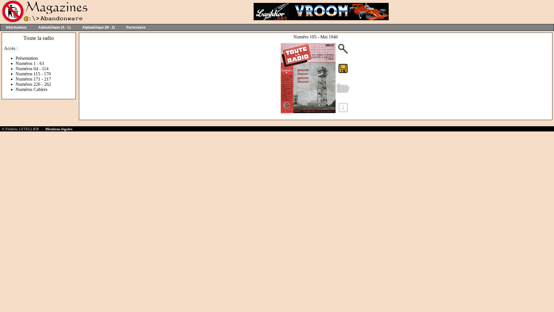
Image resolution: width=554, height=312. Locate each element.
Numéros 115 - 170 (33, 73)
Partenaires (136, 27)
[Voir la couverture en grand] (343, 53)
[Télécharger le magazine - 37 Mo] (343, 72)
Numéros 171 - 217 (33, 79)
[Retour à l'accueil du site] (44, 21)
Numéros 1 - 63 (30, 63)
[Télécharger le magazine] (308, 115)
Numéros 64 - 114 (32, 68)
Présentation (27, 58)
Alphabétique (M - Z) (98, 27)
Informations (16, 27)
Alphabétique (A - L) (54, 27)
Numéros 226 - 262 (33, 84)
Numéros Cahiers (31, 89)
